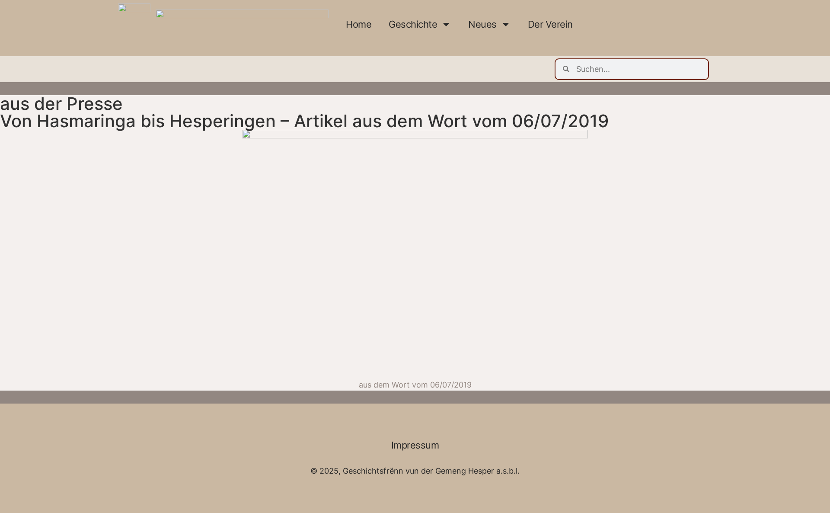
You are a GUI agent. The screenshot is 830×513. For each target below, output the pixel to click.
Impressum (415, 445)
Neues (482, 24)
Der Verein (550, 24)
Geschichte (413, 24)
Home (358, 24)
